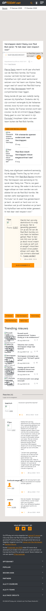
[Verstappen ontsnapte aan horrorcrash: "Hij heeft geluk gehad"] (10, 360)
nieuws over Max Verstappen (32, 542)
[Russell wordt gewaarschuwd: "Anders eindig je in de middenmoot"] (10, 338)
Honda (13, 173)
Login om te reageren (10, 397)
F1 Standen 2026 (31, 8)
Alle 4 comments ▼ (23, 265)
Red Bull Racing (26, 176)
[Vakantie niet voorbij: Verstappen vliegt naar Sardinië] (10, 348)
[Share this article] (39, 57)
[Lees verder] (29, 256)
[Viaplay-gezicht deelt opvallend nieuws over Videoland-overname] (10, 372)
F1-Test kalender (19, 554)
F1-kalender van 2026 (14, 547)
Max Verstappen (18, 88)
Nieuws (4, 8)
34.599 (14, 507)
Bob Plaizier (12, 64)
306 (13, 488)
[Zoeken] (31, 3)
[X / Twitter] (23, 528)
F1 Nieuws (9, 316)
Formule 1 (8, 118)
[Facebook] (17, 528)
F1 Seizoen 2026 (16, 8)
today (11, 3)
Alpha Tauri (23, 320)
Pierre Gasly (10, 69)
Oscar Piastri (34, 112)
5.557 (15, 227)
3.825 (11, 411)
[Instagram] (30, 528)
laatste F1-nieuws (34, 535)
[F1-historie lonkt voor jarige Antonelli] (10, 381)
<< (14, 55)
